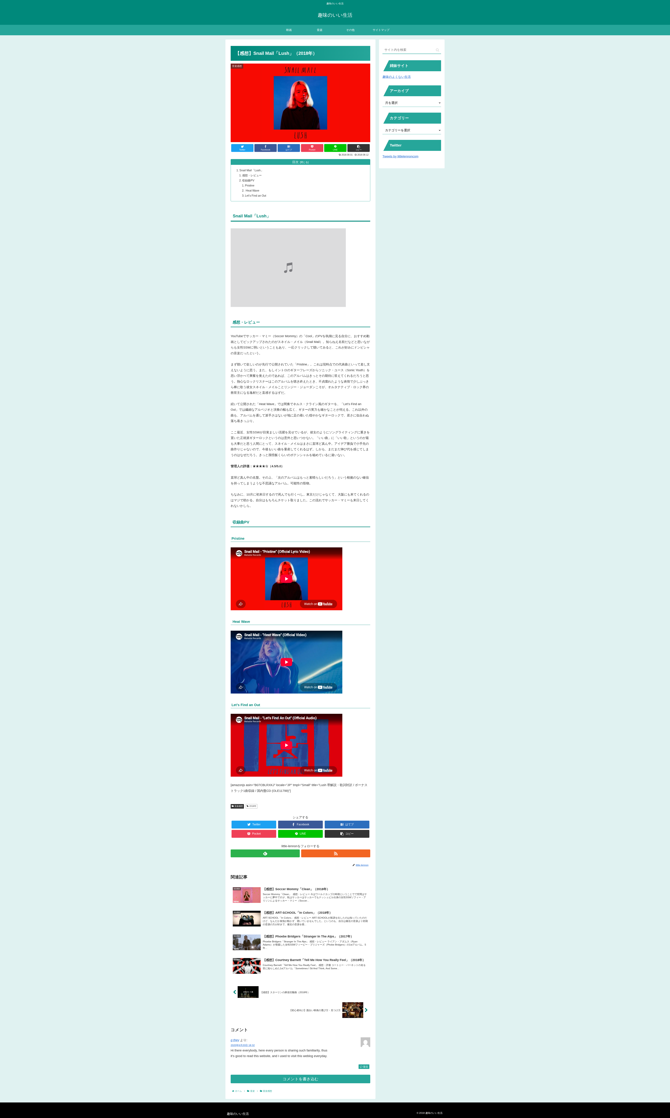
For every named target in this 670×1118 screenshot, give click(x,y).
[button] (437, 50)
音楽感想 (238, 806)
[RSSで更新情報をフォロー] (335, 853)
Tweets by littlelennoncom (400, 156)
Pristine (249, 185)
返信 (365, 1066)
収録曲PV (248, 180)
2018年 (252, 806)
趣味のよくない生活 (396, 77)
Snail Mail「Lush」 (251, 170)
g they (235, 1040)
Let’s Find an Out (255, 195)
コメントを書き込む (300, 1079)
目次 (295, 162)
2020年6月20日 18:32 (243, 1045)
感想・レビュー (252, 175)
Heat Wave (252, 190)
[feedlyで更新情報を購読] (265, 853)
